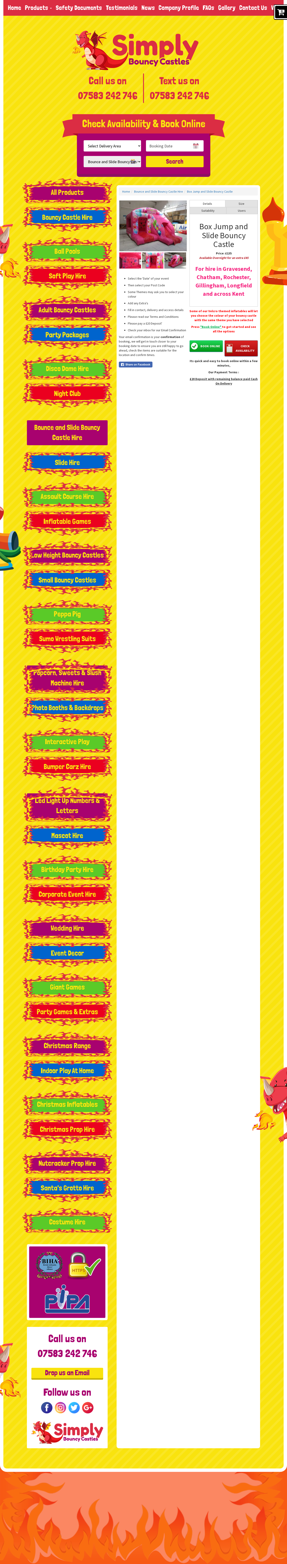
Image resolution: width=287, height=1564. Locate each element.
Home (14, 7)
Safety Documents (79, 7)
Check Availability (245, 348)
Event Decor (67, 953)
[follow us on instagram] (60, 1406)
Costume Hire (67, 1222)
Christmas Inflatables (67, 1104)
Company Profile (179, 7)
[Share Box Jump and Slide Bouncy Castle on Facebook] (153, 364)
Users (242, 211)
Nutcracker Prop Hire (67, 1163)
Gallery (226, 7)
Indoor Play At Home (67, 1070)
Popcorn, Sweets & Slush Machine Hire (67, 677)
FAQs (208, 7)
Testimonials (122, 7)
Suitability (208, 211)
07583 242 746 (107, 95)
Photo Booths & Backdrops (67, 707)
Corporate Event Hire (67, 894)
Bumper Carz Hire (67, 766)
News (148, 7)
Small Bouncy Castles (67, 580)
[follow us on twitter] (74, 1406)
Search (174, 161)
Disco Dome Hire (67, 368)
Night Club (67, 393)
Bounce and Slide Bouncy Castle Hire (67, 432)
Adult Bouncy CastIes (67, 310)
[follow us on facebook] (46, 1406)
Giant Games (67, 987)
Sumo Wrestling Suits (67, 638)
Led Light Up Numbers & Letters (67, 805)
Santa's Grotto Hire (67, 1188)
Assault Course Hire (67, 496)
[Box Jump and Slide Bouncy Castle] (153, 226)
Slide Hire (67, 462)
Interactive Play (67, 741)
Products (37, 7)
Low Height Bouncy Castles (67, 555)
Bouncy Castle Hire (67, 217)
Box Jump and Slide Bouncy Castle (210, 191)
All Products (67, 192)
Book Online (210, 346)
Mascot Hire (67, 835)
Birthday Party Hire (67, 869)
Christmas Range (67, 1045)
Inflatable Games (67, 521)
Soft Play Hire (67, 276)
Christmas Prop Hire (67, 1129)
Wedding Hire (67, 928)
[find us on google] (87, 1406)
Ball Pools (67, 251)
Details (207, 204)
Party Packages (67, 335)
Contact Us (253, 7)
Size (241, 204)
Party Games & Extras (67, 1012)
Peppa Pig (67, 614)
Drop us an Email (67, 1372)
